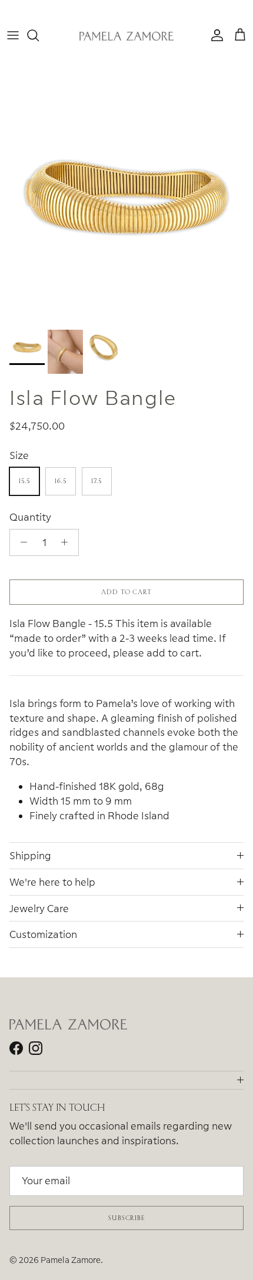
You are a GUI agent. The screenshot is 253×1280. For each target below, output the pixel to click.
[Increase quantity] (67, 542)
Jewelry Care (39, 908)
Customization (43, 934)
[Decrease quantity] (20, 542)
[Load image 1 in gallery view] (126, 197)
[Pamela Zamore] (126, 35)
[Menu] (13, 35)
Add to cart (126, 592)
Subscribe (126, 1218)
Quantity (30, 517)
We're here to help (52, 882)
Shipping (30, 855)
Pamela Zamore (71, 1260)
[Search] (39, 35)
